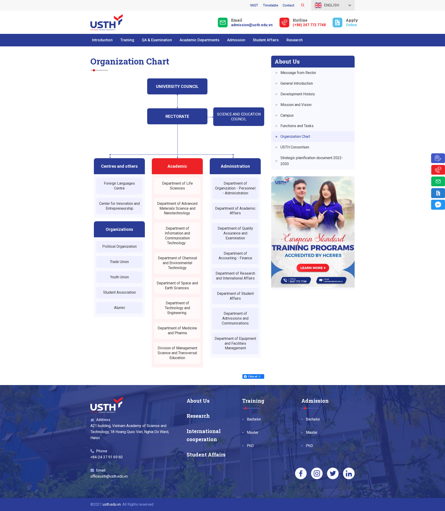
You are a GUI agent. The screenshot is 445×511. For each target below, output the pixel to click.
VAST (254, 5)
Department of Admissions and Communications (235, 318)
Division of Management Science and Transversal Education (177, 353)
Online (351, 25)
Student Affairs (206, 454)
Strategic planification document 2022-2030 (311, 161)
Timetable (270, 5)
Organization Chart (295, 136)
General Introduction (296, 83)
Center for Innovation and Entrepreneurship (119, 206)
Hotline (300, 20)
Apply (352, 20)
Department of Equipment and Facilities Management (235, 343)
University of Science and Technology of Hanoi (106, 22)
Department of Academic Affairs (235, 210)
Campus (287, 115)
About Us (198, 400)
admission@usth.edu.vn (252, 25)
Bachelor (254, 419)
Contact (288, 5)
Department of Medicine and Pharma (177, 330)
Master (252, 432)
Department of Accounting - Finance (235, 255)
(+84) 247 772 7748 (309, 25)
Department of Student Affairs (235, 296)
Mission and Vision (296, 105)
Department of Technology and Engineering (177, 308)
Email (236, 20)
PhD (250, 446)
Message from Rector (298, 73)
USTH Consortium (294, 147)
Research (198, 415)
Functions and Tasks (297, 126)
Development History (297, 94)
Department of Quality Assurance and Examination (235, 233)
